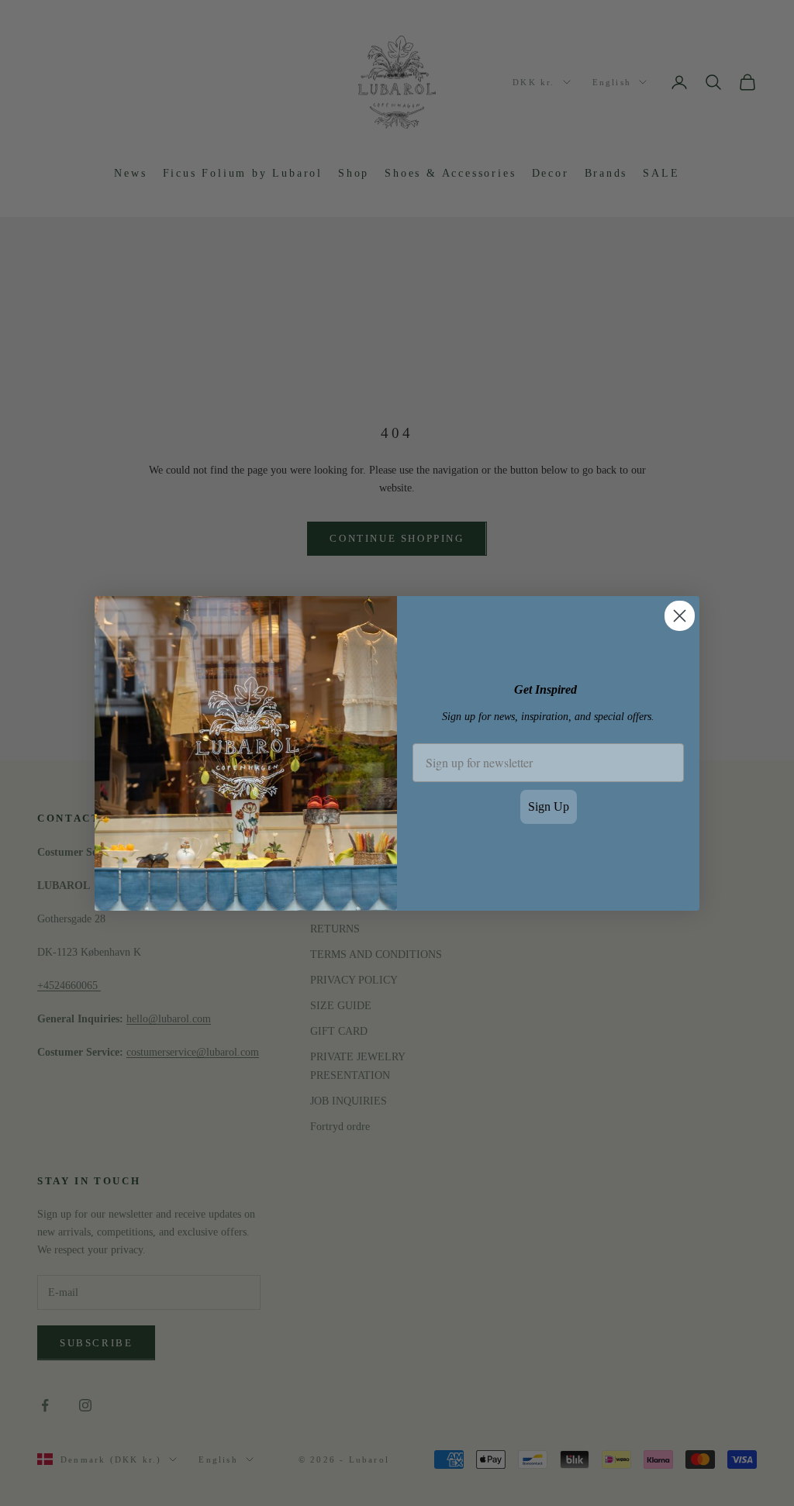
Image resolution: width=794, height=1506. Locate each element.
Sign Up (548, 806)
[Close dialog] (679, 615)
